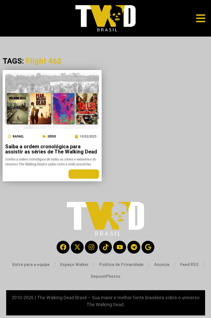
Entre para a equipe (31, 264)
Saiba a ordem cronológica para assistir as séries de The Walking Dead (51, 149)
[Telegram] (133, 247)
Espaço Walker (74, 264)
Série (51, 136)
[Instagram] (91, 247)
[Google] (148, 247)
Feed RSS (189, 264)
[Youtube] (119, 247)
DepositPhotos (105, 276)
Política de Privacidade (121, 264)
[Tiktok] (105, 247)
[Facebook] (63, 247)
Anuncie (162, 264)
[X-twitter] (77, 247)
